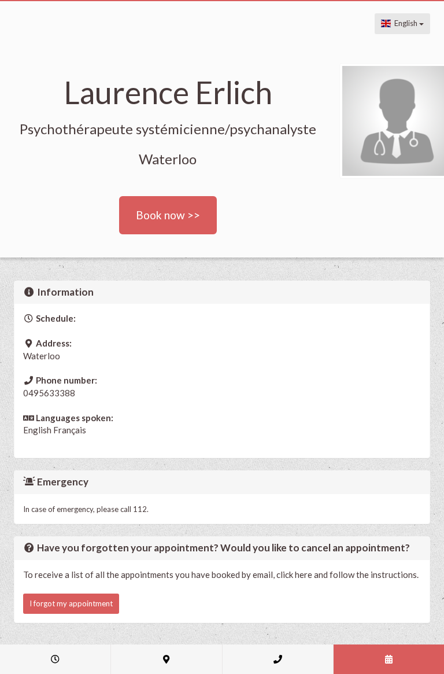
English (405, 23)
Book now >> (168, 215)
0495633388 (49, 393)
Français (69, 430)
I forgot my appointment (71, 603)
